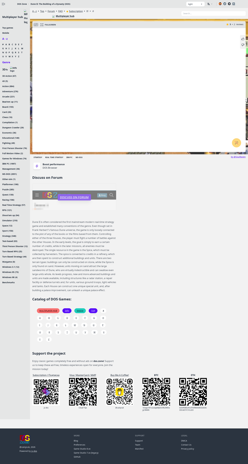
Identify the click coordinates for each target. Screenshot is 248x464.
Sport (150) (7, 230)
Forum (51, 11)
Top (42, 11)
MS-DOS (79, 157)
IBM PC (69, 157)
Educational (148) (10, 138)
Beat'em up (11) (10, 101)
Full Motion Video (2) (12, 153)
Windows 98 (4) (10, 277)
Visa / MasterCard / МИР (82, 375)
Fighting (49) (8, 143)
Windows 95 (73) (10, 272)
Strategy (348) (9, 236)
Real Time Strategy (54, 157)
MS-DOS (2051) (9, 174)
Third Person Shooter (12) (15, 246)
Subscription (76, 11)
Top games (7, 27)
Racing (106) (8, 199)
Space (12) (7, 225)
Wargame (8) (8, 261)
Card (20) (6, 112)
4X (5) (5, 81)
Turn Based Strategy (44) (14, 256)
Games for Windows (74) (14, 158)
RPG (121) (7, 210)
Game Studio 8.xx (82, 448)
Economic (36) (9, 132)
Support (139, 440)
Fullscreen (50, 25)
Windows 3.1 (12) (10, 267)
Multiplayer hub (12, 17)
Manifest (139, 448)
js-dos (34, 451)
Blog (76, 440)
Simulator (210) (10, 220)
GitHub (77, 456)
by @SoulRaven (238, 156)
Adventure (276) (10, 91)
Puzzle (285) (8, 189)
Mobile (5, 33)
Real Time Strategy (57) (13, 205)
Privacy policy (187, 448)
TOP (93, 310)
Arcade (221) (8, 96)
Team (137, 444)
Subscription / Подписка (46, 375)
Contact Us (186, 444)
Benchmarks (8, 282)
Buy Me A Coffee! (120, 375)
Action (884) (8, 86)
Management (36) (11, 168)
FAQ (60, 11)
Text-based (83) (9, 241)
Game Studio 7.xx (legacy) (86, 452)
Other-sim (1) (9, 179)
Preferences (79, 444)
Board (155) (8, 107)
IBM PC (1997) (9, 163)
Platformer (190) (10, 184)
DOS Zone (22, 4)
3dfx (67, 310)
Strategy (38, 157)
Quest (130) (8, 194)
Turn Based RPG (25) (12, 251)
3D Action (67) (9, 76)
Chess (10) (7, 117)
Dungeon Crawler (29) (13, 127)
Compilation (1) (10, 122)
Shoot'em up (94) (10, 215)
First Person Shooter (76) (14, 148)
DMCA (184, 440)
